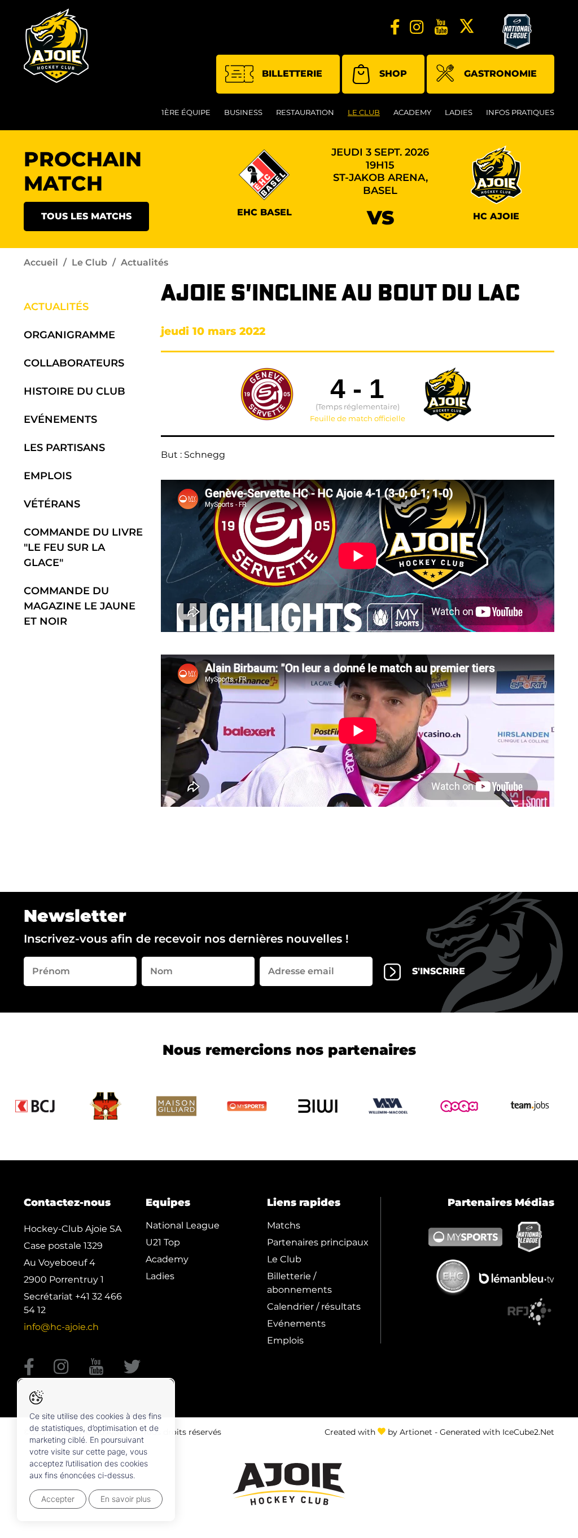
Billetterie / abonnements (299, 1283)
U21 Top (163, 1242)
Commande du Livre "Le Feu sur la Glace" (83, 547)
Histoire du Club (74, 391)
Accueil (41, 262)
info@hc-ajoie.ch (61, 1327)
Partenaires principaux (318, 1242)
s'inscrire (438, 971)
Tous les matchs (86, 216)
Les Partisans (64, 447)
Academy (412, 112)
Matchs (283, 1225)
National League (183, 1225)
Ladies (458, 112)
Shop (393, 73)
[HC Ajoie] (56, 45)
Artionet (416, 1432)
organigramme (69, 335)
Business (243, 112)
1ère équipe (186, 112)
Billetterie (292, 73)
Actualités (56, 306)
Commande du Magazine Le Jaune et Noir (79, 606)
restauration (305, 112)
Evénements (60, 419)
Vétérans (52, 504)
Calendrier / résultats (314, 1306)
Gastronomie (500, 73)
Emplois (48, 476)
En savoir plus (125, 1499)
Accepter (58, 1499)
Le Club (364, 112)
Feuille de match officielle (357, 419)
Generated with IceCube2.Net (497, 1432)
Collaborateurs (74, 363)
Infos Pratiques (520, 112)
